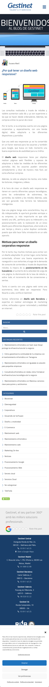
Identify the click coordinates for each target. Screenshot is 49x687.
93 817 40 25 (25, 548)
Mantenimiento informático (16, 438)
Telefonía (8, 490)
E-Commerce (10, 427)
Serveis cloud (10, 473)
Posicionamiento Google (14, 462)
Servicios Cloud (10, 479)
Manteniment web (12, 433)
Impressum (38, 682)
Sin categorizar (11, 485)
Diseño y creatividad (13, 421)
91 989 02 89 (25, 566)
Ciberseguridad (10, 404)
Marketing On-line (12, 450)
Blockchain (9, 398)
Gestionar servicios (24, 654)
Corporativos (10, 410)
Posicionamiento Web (13, 467)
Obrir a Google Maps (25, 551)
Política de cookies (13, 682)
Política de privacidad (27, 682)
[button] (45, 632)
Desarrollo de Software (14, 415)
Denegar (24, 669)
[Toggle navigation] (44, 7)
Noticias (8, 456)
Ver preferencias (24, 676)
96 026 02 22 (25, 596)
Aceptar (25, 663)
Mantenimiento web (13, 444)
